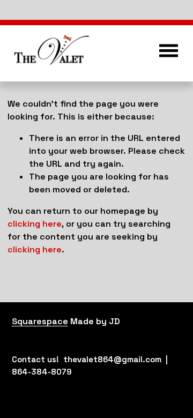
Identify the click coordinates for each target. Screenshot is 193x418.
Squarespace (40, 321)
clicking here (35, 223)
